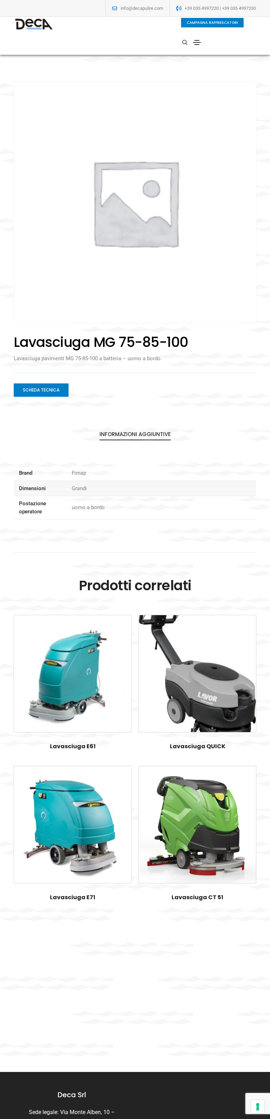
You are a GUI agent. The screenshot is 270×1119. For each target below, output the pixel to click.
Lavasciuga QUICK (197, 746)
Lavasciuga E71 (72, 897)
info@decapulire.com (142, 8)
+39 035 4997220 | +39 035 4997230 (220, 8)
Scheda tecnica (41, 390)
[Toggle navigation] (197, 42)
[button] (212, 22)
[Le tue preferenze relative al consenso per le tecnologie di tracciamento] (257, 1106)
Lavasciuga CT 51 (197, 897)
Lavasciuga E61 (73, 746)
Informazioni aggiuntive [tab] (135, 434)
